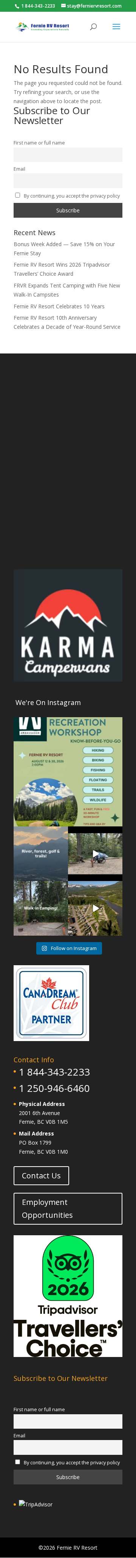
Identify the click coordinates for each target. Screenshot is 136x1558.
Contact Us (41, 1175)
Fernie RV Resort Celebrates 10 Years (59, 306)
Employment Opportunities (47, 1208)
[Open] (68, 771)
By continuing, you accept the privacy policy (71, 196)
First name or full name (39, 143)
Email (19, 169)
